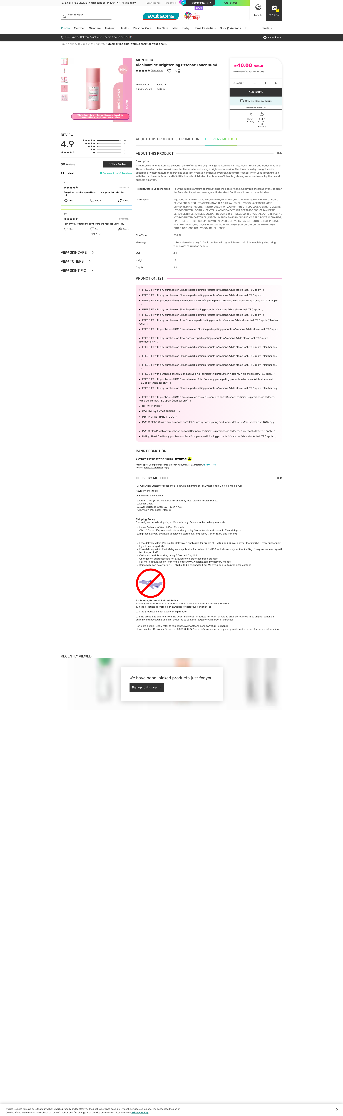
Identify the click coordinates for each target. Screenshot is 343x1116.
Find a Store (171, 3)
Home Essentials (205, 28)
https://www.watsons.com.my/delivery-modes (205, 561)
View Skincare (74, 252)
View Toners (72, 261)
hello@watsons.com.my (211, 629)
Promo (65, 28)
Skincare (95, 28)
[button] (274, 10)
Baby (185, 28)
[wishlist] (169, 70)
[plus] (275, 83)
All (62, 173)
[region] (171, 1110)
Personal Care (142, 28)
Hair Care (162, 28)
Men (175, 28)
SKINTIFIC (144, 60)
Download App (153, 3)
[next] (247, 28)
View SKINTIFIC (74, 270)
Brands (264, 28)
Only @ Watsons (230, 28)
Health (124, 28)
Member (79, 28)
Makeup (110, 28)
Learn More (210, 465)
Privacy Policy (139, 1112)
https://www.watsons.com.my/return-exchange (202, 625)
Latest (70, 173)
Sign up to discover (144, 687)
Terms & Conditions (153, 467)
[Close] (337, 1109)
